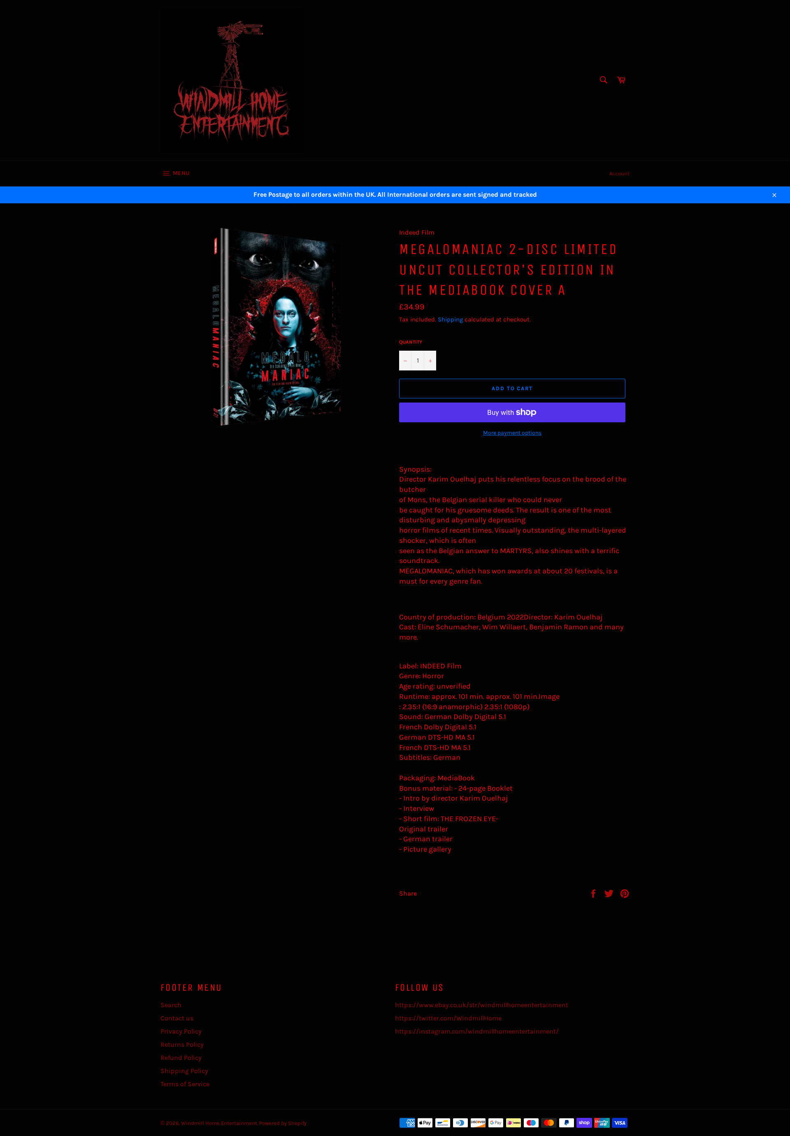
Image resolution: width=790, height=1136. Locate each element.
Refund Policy (181, 1058)
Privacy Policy (181, 1031)
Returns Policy (182, 1044)
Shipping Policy (184, 1071)
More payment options (512, 432)
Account (619, 173)
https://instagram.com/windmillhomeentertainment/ (477, 1031)
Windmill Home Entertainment (219, 1123)
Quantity (410, 342)
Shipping (450, 319)
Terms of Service (184, 1084)
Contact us (176, 1018)
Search (170, 1005)
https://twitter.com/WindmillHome (448, 1018)
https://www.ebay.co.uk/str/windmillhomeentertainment (481, 1005)
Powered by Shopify (283, 1123)
